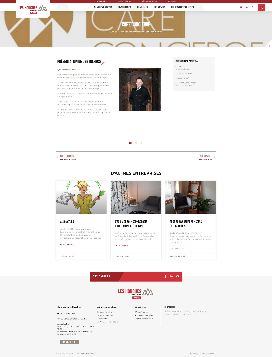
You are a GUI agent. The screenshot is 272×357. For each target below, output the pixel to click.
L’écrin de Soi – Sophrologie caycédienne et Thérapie (131, 224)
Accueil (113, 31)
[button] (261, 7)
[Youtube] (177, 276)
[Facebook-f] (165, 276)
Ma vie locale (142, 7)
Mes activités (159, 7)
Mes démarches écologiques (182, 7)
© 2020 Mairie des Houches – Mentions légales (75, 353)
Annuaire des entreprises (131, 31)
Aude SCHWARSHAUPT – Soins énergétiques (186, 224)
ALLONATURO (67, 222)
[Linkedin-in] (171, 276)
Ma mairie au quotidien (103, 7)
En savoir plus (67, 244)
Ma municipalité (124, 7)
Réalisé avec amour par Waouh (203, 353)
